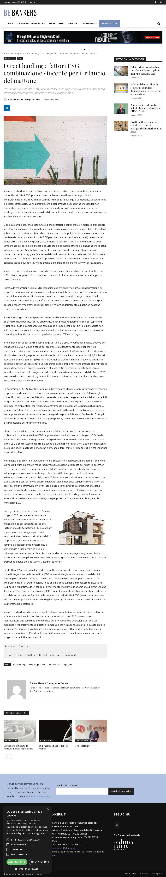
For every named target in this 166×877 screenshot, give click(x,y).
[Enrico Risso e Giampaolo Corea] (6, 99)
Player (20, 58)
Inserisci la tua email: (67, 785)
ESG (44, 664)
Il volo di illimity (82, 745)
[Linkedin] (156, 2)
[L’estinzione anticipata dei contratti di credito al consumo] (20, 731)
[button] (158, 23)
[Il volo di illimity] (91, 731)
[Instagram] (160, 2)
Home (6, 53)
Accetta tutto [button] (16, 862)
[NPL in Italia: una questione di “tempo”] (55, 731)
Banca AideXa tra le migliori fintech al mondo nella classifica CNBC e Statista (146, 108)
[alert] (27, 840)
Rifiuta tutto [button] (39, 862)
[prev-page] (6, 756)
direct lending (19, 664)
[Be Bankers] (23, 13)
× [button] (48, 809)
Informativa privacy (39, 796)
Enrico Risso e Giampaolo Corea (25, 99)
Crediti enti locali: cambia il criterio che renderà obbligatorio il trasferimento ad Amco (146, 127)
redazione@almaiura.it (64, 848)
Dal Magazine (17, 53)
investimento (54, 664)
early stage (34, 664)
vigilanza (68, 664)
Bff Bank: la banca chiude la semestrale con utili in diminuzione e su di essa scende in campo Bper (146, 89)
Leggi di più (40, 833)
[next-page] (11, 756)
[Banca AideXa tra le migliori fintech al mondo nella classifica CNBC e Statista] (121, 108)
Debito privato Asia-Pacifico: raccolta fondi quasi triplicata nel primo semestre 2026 (145, 70)
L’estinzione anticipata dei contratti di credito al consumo (18, 747)
